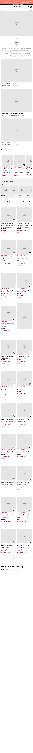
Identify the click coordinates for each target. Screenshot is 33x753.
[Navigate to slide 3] (17, 38)
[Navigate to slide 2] (16, 38)
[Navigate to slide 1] (15, 38)
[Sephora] (16, 6)
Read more (29, 572)
